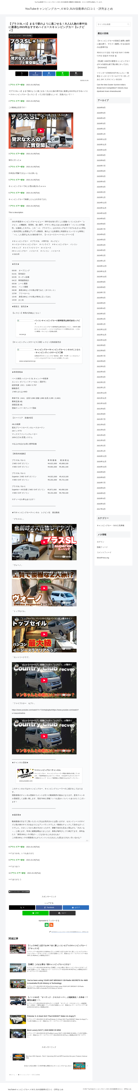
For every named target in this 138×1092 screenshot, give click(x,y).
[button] (76, 73)
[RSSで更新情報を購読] (51, 925)
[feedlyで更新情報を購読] (47, 925)
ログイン (100, 542)
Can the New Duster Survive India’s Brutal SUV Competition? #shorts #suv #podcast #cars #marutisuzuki (112, 88)
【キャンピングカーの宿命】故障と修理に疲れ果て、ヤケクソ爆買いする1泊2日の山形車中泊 (113, 44)
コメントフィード (104, 552)
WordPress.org (103, 558)
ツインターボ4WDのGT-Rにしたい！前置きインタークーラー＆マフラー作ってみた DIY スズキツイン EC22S (113, 76)
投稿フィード (102, 547)
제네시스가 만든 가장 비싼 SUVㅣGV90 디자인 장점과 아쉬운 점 (113, 54)
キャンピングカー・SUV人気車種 (20, 891)
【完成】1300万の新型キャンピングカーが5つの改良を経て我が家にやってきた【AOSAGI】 (113, 64)
